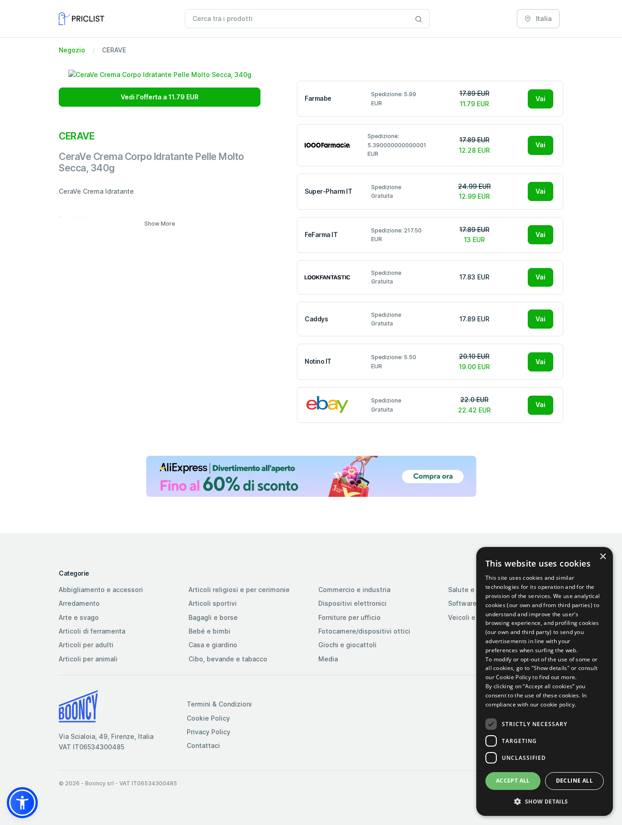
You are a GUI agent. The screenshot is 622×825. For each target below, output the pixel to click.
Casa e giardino (213, 645)
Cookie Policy (208, 718)
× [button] (602, 556)
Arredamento (79, 603)
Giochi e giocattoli (347, 645)
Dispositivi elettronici (352, 603)
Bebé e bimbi (209, 631)
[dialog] (544, 681)
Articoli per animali (88, 659)
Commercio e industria (354, 589)
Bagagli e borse (213, 617)
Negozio (72, 50)
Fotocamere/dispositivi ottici (364, 631)
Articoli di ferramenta (92, 631)
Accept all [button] (513, 780)
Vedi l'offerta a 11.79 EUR (160, 97)
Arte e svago (79, 617)
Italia (543, 18)
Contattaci (203, 745)
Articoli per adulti (86, 645)
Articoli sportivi (213, 603)
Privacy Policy (208, 732)
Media (328, 659)
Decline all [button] (574, 780)
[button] (22, 802)
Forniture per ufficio (349, 617)
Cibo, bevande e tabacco (228, 659)
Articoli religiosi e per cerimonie (239, 589)
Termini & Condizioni (219, 704)
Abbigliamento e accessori (101, 589)
